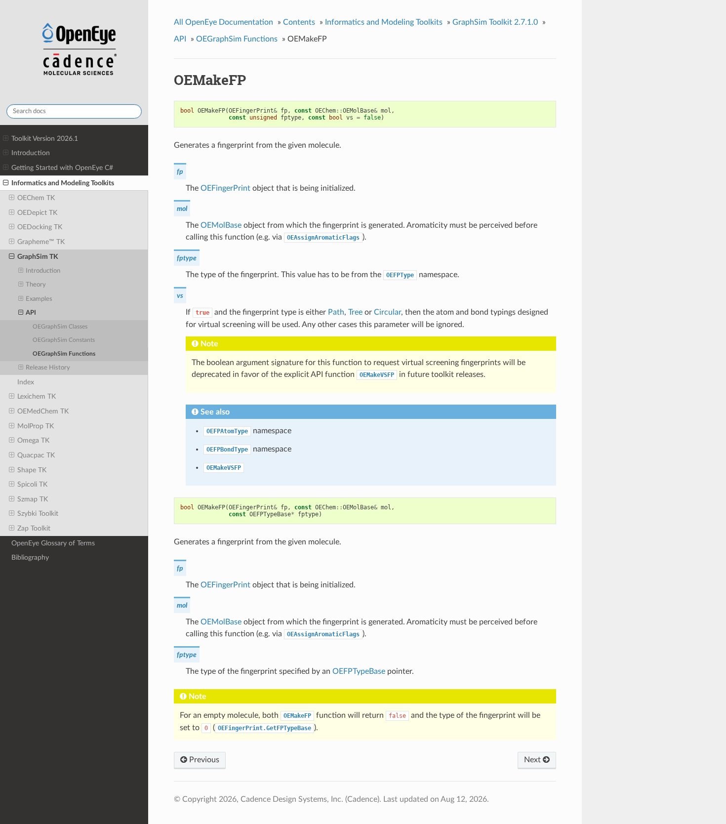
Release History (48, 368)
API (31, 313)
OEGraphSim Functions (64, 354)
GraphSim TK (37, 256)
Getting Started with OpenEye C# (62, 167)
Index (25, 382)
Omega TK (33, 440)
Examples (39, 299)
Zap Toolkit (33, 528)
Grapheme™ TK (41, 242)
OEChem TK (36, 198)
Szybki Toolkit (37, 513)
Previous (203, 760)
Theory (36, 285)
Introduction (30, 153)
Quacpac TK (36, 455)
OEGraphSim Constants (64, 340)
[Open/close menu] (5, 138)
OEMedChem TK (43, 411)
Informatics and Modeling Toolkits (62, 183)
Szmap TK (32, 499)
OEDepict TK (37, 212)
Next (533, 760)
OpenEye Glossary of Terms (53, 543)
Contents (299, 22)
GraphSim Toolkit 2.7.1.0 (495, 22)
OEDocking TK (39, 227)
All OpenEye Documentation (223, 22)
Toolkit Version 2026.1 (44, 138)
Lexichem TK (36, 396)
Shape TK (31, 470)
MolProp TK (35, 426)
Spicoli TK (32, 484)
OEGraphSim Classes (60, 327)
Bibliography (30, 557)
